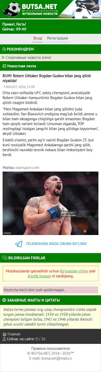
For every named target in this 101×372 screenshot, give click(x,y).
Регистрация (57, 38)
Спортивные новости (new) (28, 57)
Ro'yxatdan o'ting (74, 271)
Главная (13, 333)
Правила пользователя (50, 348)
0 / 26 (40, 338)
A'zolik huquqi (39, 275)
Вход (37, 38)
